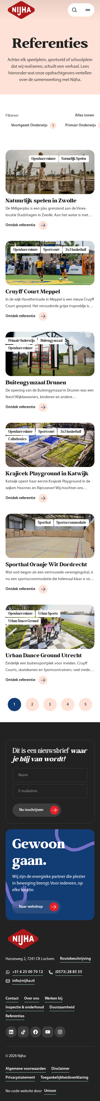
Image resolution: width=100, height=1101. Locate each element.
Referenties (15, 1016)
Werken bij (53, 998)
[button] (87, 10)
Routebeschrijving (75, 959)
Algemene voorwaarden (26, 1069)
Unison (50, 1091)
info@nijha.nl (23, 981)
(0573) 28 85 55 (68, 972)
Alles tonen (84, 115)
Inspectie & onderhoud (25, 1007)
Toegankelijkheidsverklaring (64, 1078)
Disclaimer (60, 1069)
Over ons (31, 998)
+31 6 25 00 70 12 (27, 972)
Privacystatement (20, 1078)
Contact (12, 998)
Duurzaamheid (61, 1007)
